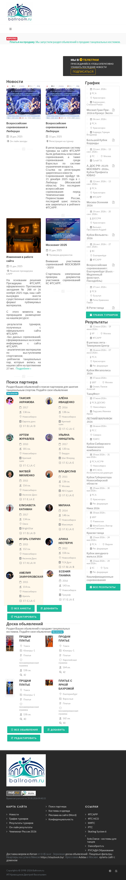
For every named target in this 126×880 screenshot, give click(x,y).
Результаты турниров (21, 822)
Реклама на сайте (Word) (62, 815)
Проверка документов (60, 254)
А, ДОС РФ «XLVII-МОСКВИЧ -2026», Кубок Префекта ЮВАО (98, 170)
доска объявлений (76, 853)
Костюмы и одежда (59, 810)
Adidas (82, 857)
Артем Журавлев (26, 437)
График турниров (105, 315)
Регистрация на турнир (61, 141)
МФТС (91, 822)
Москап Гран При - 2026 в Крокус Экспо (100, 111)
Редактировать (25, 616)
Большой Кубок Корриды (97, 141)
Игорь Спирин (30, 539)
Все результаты (104, 587)
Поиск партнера (57, 806)
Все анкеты (22, 608)
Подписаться (83, 71)
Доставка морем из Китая (21, 853)
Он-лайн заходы (18, 141)
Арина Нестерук (66, 541)
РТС (90, 827)
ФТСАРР (93, 814)
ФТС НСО (93, 818)
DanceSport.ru (96, 845)
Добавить (51, 608)
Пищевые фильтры (100, 853)
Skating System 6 (97, 831)
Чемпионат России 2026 (22, 831)
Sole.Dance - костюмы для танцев (101, 840)
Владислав (67, 471)
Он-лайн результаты (20, 827)
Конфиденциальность (61, 819)
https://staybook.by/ (52, 857)
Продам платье (25, 639)
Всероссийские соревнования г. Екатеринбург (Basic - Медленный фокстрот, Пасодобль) (100, 272)
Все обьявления (26, 729)
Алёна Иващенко (66, 400)
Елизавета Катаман (27, 507)
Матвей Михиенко (26, 473)
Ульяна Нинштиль (66, 437)
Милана (64, 505)
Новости (14, 814)
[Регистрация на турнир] (114, 109)
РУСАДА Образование (101, 850)
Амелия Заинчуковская (31, 575)
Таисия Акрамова (26, 400)
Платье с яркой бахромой (66, 685)
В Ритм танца (95, 307)
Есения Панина (65, 573)
